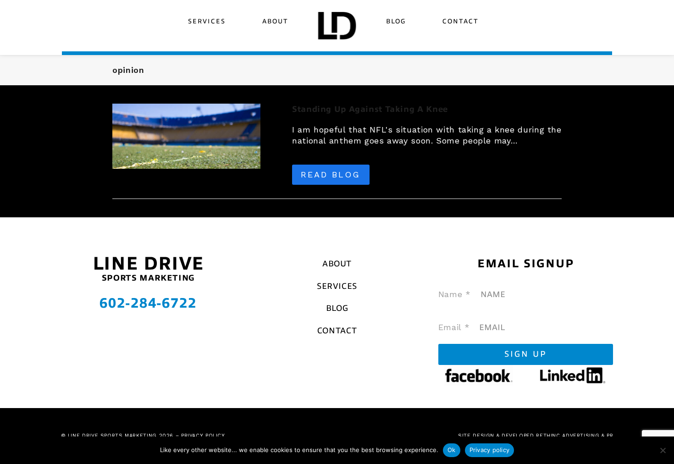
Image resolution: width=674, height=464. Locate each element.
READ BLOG (330, 174)
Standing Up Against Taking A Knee (370, 109)
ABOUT (337, 263)
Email (454, 327)
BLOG (337, 308)
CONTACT (337, 330)
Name (454, 294)
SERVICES (337, 286)
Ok (451, 449)
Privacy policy (490, 449)
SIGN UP (525, 354)
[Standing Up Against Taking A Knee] (186, 135)
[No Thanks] (662, 450)
